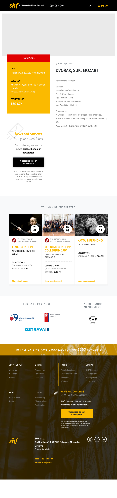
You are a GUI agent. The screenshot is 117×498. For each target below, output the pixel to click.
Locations (28, 20)
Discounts (45, 20)
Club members (41, 401)
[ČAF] (93, 320)
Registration (97, 20)
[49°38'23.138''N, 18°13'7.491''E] (23, 92)
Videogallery (63, 26)
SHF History (63, 10)
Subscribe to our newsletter (28, 162)
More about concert (20, 281)
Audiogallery (63, 15)
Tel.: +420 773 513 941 (45, 459)
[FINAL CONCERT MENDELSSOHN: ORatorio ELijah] (25, 225)
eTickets (44, 26)
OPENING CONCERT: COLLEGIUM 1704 (58, 252)
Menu (104, 5)
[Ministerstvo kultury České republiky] (52, 317)
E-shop (10, 24)
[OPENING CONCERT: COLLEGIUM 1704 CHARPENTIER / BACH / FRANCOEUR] (58, 225)
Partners (79, 15)
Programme (28, 10)
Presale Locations (48, 10)
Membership (97, 10)
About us (10, 13)
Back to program (65, 64)
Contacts (10, 18)
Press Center (81, 10)
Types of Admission (49, 15)
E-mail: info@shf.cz (44, 462)
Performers (28, 15)
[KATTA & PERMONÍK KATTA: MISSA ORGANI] (91, 225)
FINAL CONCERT (23, 250)
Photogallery (63, 20)
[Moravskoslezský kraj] (22, 317)
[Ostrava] (37, 329)
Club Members (98, 15)
